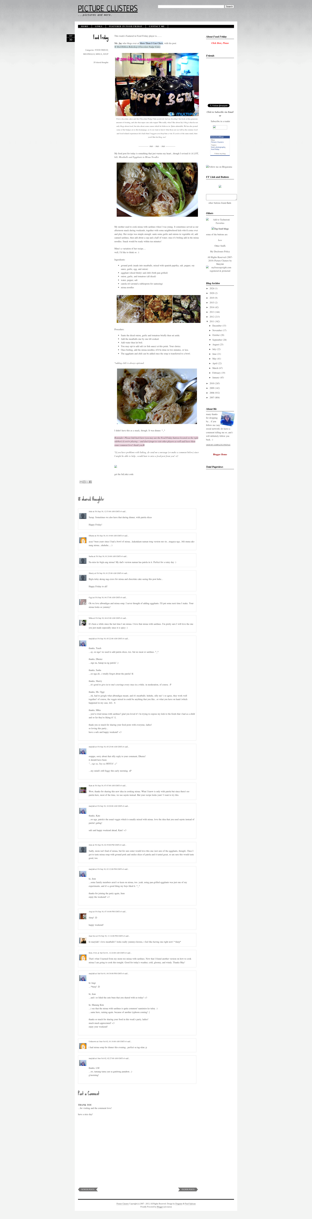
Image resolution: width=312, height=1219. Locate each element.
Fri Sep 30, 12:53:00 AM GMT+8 (108, 511)
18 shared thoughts (100, 62)
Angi (91, 911)
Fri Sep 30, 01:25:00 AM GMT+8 (110, 573)
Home (84, 26)
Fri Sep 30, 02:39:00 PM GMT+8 (108, 844)
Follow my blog (220, 153)
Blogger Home (220, 454)
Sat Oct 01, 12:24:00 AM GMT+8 (113, 952)
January (215, 377)
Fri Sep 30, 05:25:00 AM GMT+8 (111, 746)
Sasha (91, 556)
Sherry (91, 573)
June (214, 353)
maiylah (92, 638)
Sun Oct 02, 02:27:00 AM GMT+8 (111, 1058)
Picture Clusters (108, 9)
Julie (90, 511)
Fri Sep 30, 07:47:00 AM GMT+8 (108, 785)
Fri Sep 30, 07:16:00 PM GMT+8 (108, 911)
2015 (212, 302)
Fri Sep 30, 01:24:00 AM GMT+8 (109, 556)
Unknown (93, 1041)
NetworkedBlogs (217, 137)
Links (98, 26)
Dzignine (178, 1204)
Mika (91, 618)
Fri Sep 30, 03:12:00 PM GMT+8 (111, 869)
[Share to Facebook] (90, 482)
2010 (212, 383)
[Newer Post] (88, 1190)
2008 (212, 392)
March (215, 368)
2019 (212, 297)
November (217, 330)
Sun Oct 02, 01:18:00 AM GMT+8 (113, 1041)
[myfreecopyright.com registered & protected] (220, 270)
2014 (212, 307)
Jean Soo (92, 935)
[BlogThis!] (84, 482)
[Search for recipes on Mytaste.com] (220, 228)
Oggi (91, 597)
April (214, 363)
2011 (212, 321)
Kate (90, 785)
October (216, 335)
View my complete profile (218, 445)
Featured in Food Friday (126, 26)
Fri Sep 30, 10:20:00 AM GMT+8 (111, 806)
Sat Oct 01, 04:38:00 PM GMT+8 (111, 973)
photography (220, 147)
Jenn (90, 844)
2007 (212, 397)
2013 (212, 311)
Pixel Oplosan (190, 1204)
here (229, 203)
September (217, 339)
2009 (212, 388)
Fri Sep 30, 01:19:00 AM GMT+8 (110, 535)
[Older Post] (188, 1190)
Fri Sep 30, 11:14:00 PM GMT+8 (111, 935)
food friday (215, 149)
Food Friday (100, 37)
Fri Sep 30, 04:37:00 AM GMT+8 (109, 597)
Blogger (160, 1207)
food (212, 147)
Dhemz (91, 535)
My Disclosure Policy (220, 251)
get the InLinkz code (123, 474)
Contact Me (157, 26)
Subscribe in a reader (220, 121)
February (216, 372)
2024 (212, 288)
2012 (212, 316)
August (215, 344)
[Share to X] (87, 482)
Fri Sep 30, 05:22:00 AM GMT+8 (111, 638)
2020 (212, 293)
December (217, 325)
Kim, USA (93, 952)
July (214, 349)
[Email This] (81, 482)
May (214, 358)
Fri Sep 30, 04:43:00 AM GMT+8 (109, 618)
